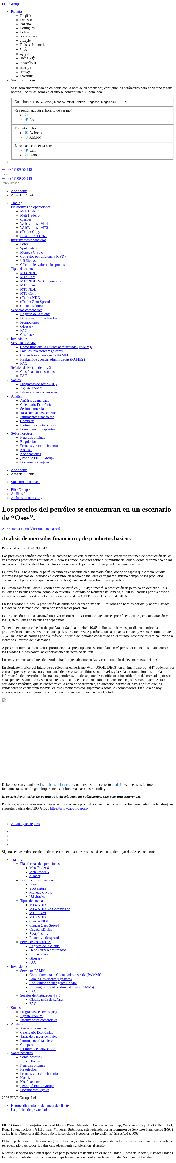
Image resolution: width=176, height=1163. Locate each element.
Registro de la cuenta (35, 314)
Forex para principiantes (37, 429)
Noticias (26, 450)
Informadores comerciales (38, 392)
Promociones (29, 322)
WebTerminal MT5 (34, 228)
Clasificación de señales (37, 372)
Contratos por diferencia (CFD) (43, 256)
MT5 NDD (28, 289)
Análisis (17, 396)
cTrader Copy (30, 232)
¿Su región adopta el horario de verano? (43, 110)
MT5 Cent (27, 293)
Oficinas (35, 1061)
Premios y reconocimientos (39, 446)
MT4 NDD (28, 273)
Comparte (27, 421)
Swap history (38, 934)
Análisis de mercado (35, 400)
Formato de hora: (27, 128)
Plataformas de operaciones (30, 207)
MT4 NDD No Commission (40, 281)
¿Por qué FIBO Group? (37, 458)
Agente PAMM (31, 388)
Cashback (27, 335)
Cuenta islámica (31, 306)
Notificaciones (30, 454)
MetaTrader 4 (30, 211)
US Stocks (28, 260)
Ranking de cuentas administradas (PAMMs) (52, 359)
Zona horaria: (24, 102)
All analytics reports (25, 824)
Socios (16, 380)
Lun (33, 150)
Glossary (26, 326)
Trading (16, 203)
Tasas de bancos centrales (38, 413)
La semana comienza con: (33, 146)
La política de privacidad (29, 1110)
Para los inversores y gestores (41, 351)
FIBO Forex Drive (33, 236)
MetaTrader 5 (30, 215)
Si (31, 115)
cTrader (25, 219)
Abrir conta (19, 191)
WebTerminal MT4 (34, 223)
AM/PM (35, 137)
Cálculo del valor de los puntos (42, 265)
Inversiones (19, 339)
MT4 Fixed (28, 285)
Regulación (28, 442)
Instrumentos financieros (28, 240)
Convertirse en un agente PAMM (44, 355)
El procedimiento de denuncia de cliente (40, 1105)
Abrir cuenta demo (15, 529)
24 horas (36, 133)
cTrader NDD (30, 297)
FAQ (24, 330)
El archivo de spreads (44, 938)
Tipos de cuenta (22, 269)
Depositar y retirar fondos (38, 318)
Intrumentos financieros (37, 417)
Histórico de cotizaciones (38, 425)
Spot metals (28, 248)
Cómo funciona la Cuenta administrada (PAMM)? (56, 347)
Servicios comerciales (26, 310)
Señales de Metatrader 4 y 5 (31, 367)
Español (17, 11)
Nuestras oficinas (32, 437)
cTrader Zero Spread (35, 302)
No (32, 119)
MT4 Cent (27, 277)
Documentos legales (34, 462)
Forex (24, 244)
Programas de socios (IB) (38, 384)
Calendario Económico (36, 404)
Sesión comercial (32, 409)
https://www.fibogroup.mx (69, 808)
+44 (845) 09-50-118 (17, 169)
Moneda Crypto (31, 252)
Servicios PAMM (23, 343)
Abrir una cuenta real (45, 529)
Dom (33, 155)
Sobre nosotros (22, 433)
